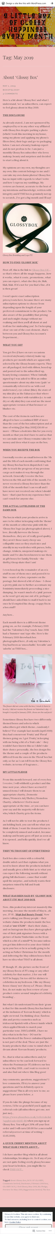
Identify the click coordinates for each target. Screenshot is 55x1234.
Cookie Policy (15, 1222)
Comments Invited (11, 1183)
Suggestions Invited (32, 1189)
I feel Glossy (22, 1186)
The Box (46, 1189)
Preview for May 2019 (12, 1189)
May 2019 (32, 1186)
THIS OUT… (16, 1169)
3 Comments (10, 94)
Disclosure (26, 1183)
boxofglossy (11, 90)
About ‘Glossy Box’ (20, 77)
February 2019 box (39, 1183)
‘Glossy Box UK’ (40, 269)
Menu (46, 11)
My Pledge (42, 1186)
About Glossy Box (18, 1180)
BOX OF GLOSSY (35, 1180)
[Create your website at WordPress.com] (27, 3)
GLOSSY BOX (9, 1186)
